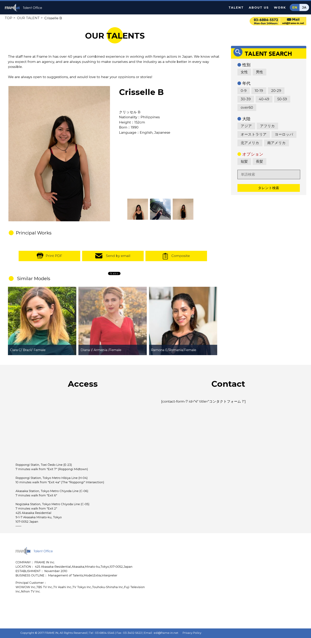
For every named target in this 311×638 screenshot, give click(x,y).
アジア (246, 126)
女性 (244, 72)
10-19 (259, 90)
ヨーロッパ (284, 134)
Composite (180, 256)
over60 (247, 107)
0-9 (244, 90)
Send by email (118, 256)
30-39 (246, 99)
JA (304, 7)
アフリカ (267, 126)
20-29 (276, 90)
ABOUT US (259, 7)
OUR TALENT (28, 18)
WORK (280, 7)
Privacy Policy (192, 632)
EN (294, 7)
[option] (59, 153)
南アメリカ (276, 143)
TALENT (236, 7)
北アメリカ (250, 143)
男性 (259, 72)
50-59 (282, 99)
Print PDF (54, 256)
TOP (8, 18)
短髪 (244, 161)
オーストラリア (254, 134)
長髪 (259, 161)
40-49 (264, 99)
